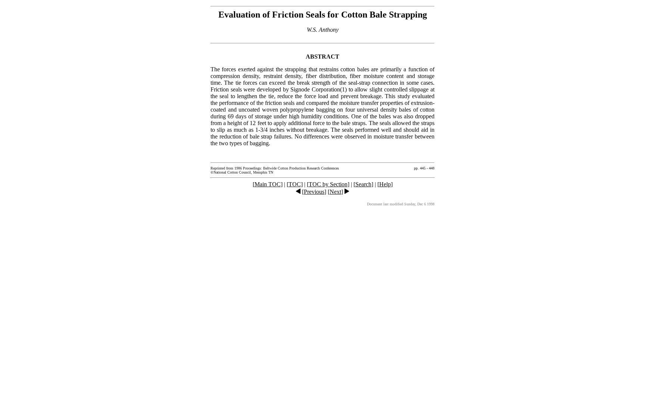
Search (363, 184)
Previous (314, 192)
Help (385, 184)
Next (335, 192)
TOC (295, 184)
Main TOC (268, 184)
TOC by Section (328, 184)
